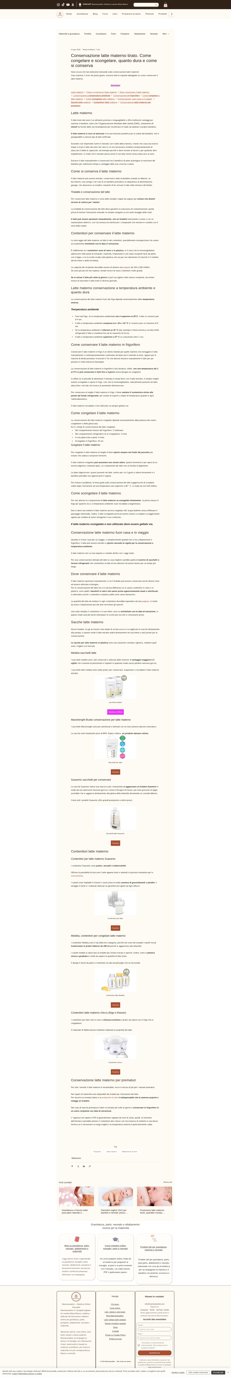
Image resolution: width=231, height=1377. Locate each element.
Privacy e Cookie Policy (115, 1335)
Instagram (144, 1310)
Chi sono (115, 1304)
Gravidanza (101, 34)
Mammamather (93, 4)
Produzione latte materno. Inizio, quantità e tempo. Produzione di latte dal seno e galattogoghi (154, 1211)
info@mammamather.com (155, 1304)
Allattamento (139, 34)
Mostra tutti (168, 1182)
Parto (113, 34)
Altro (164, 34)
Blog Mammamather (115, 1316)
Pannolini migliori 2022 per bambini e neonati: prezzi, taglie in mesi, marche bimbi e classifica (115, 1211)
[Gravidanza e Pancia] (76, 1196)
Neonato (154, 34)
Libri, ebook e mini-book (115, 1312)
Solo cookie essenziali (198, 1372)
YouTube (159, 1310)
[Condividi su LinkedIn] (84, 1166)
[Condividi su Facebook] (72, 1166)
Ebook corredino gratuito (115, 1324)
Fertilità (87, 34)
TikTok (152, 1310)
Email (140, 1334)
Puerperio (125, 34)
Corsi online (115, 1308)
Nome (141, 1325)
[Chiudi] (228, 1372)
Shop (115, 1327)
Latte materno (111, 1152)
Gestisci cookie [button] (178, 1372)
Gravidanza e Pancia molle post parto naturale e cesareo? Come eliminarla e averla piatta (75, 1211)
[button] (165, 4)
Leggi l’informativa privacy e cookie (27, 1374)
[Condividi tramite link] (90, 1166)
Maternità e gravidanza (69, 34)
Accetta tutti (218, 1372)
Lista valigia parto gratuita (115, 1320)
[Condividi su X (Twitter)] (78, 1166)
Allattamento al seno (129, 1152)
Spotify (166, 1310)
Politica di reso (115, 1339)
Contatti (115, 1331)
